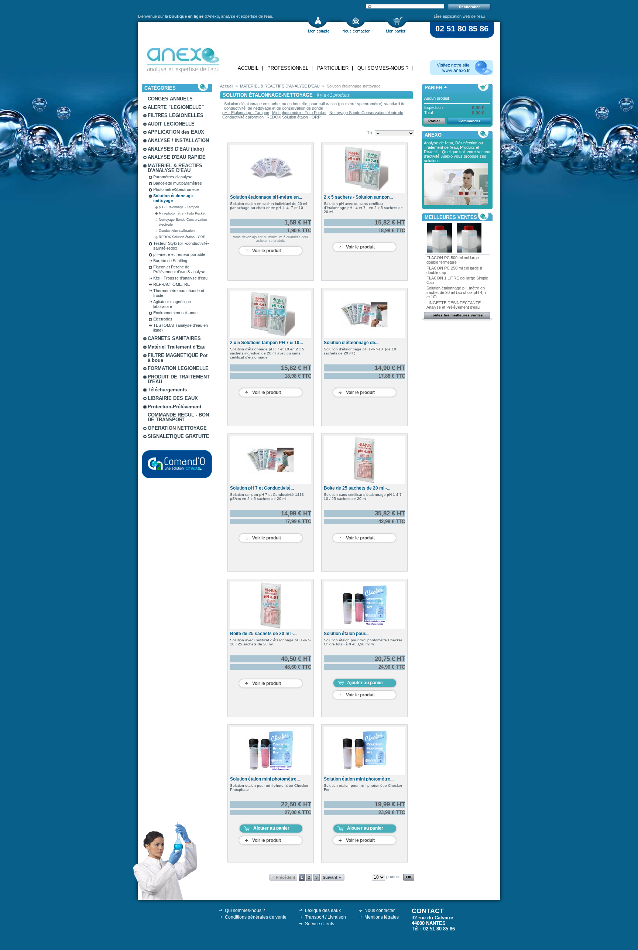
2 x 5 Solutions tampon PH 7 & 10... (266, 342)
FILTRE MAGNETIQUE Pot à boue (177, 358)
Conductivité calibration (177, 231)
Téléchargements (167, 389)
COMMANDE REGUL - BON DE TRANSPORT (178, 417)
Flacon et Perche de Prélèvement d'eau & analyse (179, 269)
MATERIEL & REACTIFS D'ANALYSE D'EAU (175, 168)
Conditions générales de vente (256, 917)
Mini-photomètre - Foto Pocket (182, 213)
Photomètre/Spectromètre (176, 189)
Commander (469, 121)
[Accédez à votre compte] (319, 25)
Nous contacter (379, 910)
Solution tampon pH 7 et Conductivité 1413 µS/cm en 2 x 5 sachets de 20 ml (267, 497)
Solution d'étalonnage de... (351, 342)
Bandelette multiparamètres (177, 183)
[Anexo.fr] (461, 67)
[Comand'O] (177, 464)
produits (393, 876)
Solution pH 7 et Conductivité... (262, 488)
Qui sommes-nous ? (382, 68)
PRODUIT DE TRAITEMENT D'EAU (179, 379)
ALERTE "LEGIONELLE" (176, 107)
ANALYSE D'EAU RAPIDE (177, 157)
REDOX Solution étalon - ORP (182, 237)
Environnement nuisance (175, 313)
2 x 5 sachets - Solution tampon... (358, 197)
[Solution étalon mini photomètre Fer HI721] (364, 751)
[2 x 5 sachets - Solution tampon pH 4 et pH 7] (364, 169)
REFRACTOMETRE (171, 284)
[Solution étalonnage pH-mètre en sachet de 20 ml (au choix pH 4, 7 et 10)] (270, 169)
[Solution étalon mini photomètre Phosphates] (270, 751)
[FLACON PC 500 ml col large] (440, 251)
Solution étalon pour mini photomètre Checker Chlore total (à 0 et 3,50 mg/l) (363, 642)
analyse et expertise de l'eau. (247, 16)
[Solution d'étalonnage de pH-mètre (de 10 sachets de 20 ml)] (364, 314)
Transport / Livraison (325, 917)
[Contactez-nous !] (356, 25)
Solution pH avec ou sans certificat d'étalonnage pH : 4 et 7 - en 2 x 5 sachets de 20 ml (363, 208)
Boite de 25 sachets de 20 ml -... (357, 488)
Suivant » (332, 877)
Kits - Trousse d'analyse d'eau (180, 278)
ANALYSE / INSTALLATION (178, 140)
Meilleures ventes (451, 217)
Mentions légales (381, 917)
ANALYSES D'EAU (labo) (176, 149)
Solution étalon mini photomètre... (265, 779)
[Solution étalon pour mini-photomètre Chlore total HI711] (364, 605)
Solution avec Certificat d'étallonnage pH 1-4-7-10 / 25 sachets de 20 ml (270, 642)
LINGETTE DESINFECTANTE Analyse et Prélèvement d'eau (453, 305)
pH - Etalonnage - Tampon (179, 207)
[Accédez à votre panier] (396, 25)
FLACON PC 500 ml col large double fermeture (452, 259)
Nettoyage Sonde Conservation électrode (366, 112)
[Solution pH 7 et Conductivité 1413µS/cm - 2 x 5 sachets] (270, 460)
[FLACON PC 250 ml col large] (469, 251)
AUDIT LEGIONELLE (171, 124)
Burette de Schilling (170, 260)
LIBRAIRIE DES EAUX (173, 398)
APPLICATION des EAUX (176, 132)
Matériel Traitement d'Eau (177, 347)
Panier (433, 87)
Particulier (333, 68)
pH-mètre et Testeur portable (179, 254)
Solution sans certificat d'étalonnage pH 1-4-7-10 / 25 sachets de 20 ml (363, 497)
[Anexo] (182, 58)
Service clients (319, 923)
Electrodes (162, 319)
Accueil (248, 68)
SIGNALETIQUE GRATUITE (178, 436)
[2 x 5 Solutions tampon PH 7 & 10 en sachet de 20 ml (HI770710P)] (270, 314)
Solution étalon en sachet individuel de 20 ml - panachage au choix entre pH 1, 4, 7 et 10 (269, 206)
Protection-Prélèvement (174, 406)
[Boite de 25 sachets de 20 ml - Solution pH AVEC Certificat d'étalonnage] (270, 605)
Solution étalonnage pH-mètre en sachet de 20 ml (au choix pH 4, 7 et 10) (456, 292)
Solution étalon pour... (346, 633)
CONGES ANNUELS (170, 99)
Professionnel (287, 68)
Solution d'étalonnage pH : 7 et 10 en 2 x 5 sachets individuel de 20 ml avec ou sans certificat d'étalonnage (267, 353)
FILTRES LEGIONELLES (175, 115)
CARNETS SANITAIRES (174, 338)
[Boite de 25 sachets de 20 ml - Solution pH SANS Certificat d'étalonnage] (364, 460)
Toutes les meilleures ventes (457, 315)
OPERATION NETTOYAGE (177, 428)
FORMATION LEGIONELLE (178, 368)
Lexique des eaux (323, 910)
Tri (369, 132)
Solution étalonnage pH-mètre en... (266, 197)
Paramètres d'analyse (172, 177)
